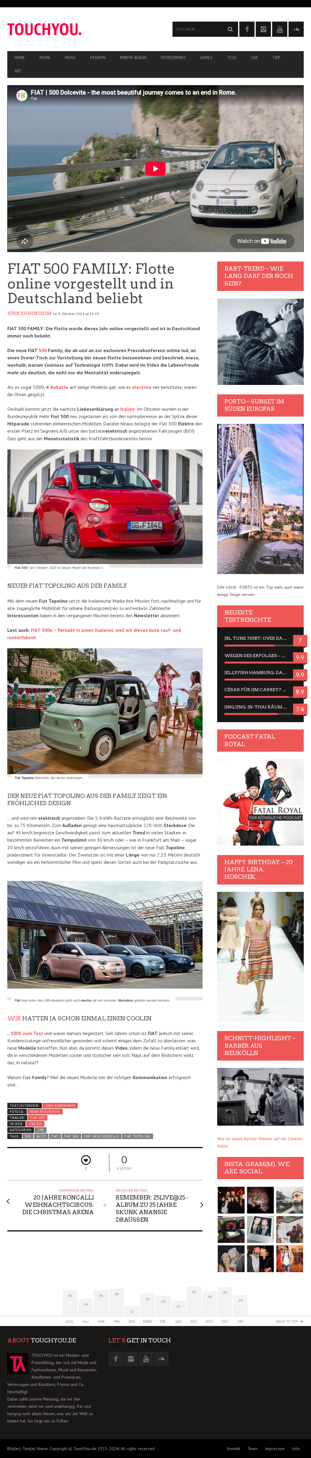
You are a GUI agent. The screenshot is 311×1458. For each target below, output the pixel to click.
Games (206, 57)
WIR (14, 1018)
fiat (55, 1136)
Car (254, 57)
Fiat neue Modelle (101, 1136)
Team (253, 1448)
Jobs (296, 1448)
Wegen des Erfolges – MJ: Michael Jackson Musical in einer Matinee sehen (260, 655)
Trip (276, 57)
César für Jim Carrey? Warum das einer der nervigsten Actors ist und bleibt (260, 689)
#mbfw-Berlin (133, 57)
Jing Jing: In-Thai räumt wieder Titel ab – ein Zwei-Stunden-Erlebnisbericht (260, 707)
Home (20, 57)
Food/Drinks (173, 57)
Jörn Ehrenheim (29, 313)
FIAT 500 (37, 1118)
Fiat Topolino (138, 1136)
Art (18, 71)
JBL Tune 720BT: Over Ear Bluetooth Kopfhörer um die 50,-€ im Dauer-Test (260, 638)
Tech (231, 57)
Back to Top (287, 1321)
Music (70, 57)
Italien (127, 409)
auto (41, 1136)
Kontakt (233, 1448)
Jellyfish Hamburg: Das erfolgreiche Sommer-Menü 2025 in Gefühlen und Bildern (260, 672)
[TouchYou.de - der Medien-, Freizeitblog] (81, 29)
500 (43, 350)
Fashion (97, 57)
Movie (44, 57)
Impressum (275, 1448)
